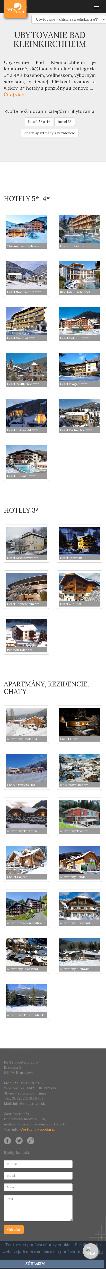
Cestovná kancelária (37, 1129)
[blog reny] (30, 1140)
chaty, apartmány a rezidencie (49, 133)
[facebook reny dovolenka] (7, 1140)
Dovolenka (15, 6)
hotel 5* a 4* (39, 121)
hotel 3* (65, 121)
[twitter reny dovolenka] (19, 1140)
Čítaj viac (14, 94)
